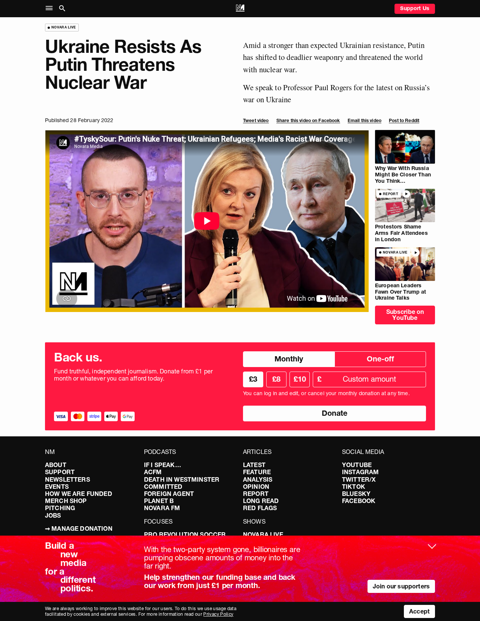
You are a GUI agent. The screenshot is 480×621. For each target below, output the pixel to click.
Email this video (364, 120)
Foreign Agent (169, 493)
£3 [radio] (253, 379)
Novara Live (263, 534)
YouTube (357, 465)
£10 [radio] (300, 379)
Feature (257, 472)
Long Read (261, 501)
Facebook (358, 501)
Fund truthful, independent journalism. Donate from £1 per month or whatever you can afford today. (133, 375)
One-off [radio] (380, 358)
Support (60, 472)
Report (255, 493)
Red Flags (260, 508)
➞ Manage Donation (78, 528)
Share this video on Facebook (308, 120)
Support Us (414, 8)
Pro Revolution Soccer (185, 534)
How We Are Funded (78, 493)
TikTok (353, 486)
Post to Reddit (404, 120)
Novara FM (162, 508)
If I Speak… (162, 465)
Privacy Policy (218, 614)
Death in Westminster (181, 479)
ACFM (153, 472)
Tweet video (256, 120)
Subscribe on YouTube (405, 314)
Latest (254, 465)
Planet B (159, 501)
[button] (51, 8)
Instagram (360, 472)
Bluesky (356, 493)
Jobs (53, 515)
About (55, 465)
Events (57, 486)
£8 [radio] (276, 379)
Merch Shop (66, 501)
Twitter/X (359, 479)
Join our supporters (401, 586)
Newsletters (67, 479)
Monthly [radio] (288, 358)
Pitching (60, 508)
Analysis (257, 479)
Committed (163, 486)
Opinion (256, 486)
